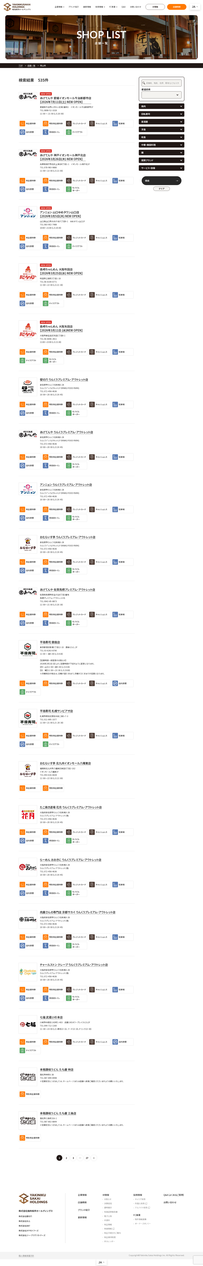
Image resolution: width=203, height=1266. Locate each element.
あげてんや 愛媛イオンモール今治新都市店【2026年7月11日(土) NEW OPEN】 (65, 100)
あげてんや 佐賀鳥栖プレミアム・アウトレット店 (67, 589)
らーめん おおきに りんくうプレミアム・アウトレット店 (70, 860)
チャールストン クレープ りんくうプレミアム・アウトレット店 (74, 965)
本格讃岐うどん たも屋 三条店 (58, 1113)
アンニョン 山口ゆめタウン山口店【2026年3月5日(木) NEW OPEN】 (60, 214)
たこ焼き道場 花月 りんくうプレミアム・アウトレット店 (71, 807)
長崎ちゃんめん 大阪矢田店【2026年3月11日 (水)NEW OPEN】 (61, 328)
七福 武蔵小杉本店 (51, 1017)
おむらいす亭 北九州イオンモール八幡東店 (65, 763)
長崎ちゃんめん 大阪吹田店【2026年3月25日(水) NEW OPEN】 (61, 271)
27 (87, 1158)
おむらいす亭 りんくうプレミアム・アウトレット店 (67, 537)
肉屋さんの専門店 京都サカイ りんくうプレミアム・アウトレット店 (77, 912)
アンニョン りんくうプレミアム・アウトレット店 (66, 485)
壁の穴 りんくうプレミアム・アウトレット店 (64, 379)
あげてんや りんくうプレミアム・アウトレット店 (66, 432)
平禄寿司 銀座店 (50, 642)
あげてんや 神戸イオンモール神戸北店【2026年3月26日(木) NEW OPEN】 (63, 157)
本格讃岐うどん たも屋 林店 (56, 1069)
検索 (147, 180)
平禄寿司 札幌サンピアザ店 (56, 711)
